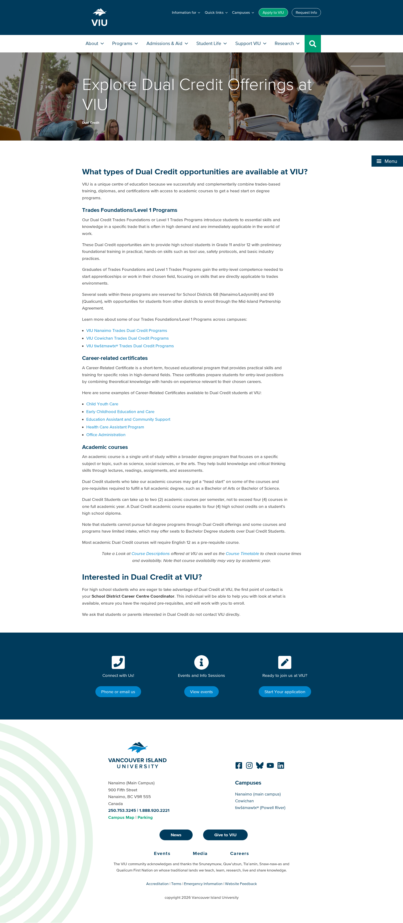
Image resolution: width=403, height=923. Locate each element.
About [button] (92, 43)
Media (200, 853)
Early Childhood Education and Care (120, 411)
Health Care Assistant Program (115, 426)
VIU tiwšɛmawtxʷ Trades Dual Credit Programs (130, 345)
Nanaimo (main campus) (258, 794)
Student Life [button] (209, 43)
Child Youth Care (102, 403)
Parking (145, 817)
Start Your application (284, 691)
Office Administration (105, 434)
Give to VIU (225, 834)
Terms (176, 884)
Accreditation (157, 884)
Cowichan (244, 800)
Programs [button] (122, 43)
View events (201, 691)
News (176, 834)
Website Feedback (241, 884)
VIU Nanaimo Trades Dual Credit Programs (126, 330)
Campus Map (121, 817)
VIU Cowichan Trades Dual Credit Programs (127, 338)
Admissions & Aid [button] (165, 43)
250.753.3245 (122, 810)
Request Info (306, 12)
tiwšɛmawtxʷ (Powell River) (260, 807)
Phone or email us (118, 691)
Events (162, 853)
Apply (273, 12)
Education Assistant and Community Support (128, 419)
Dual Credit (90, 122)
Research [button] (285, 43)
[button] (387, 161)
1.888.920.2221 (154, 810)
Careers (239, 853)
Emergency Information (203, 884)
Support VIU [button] (248, 43)
